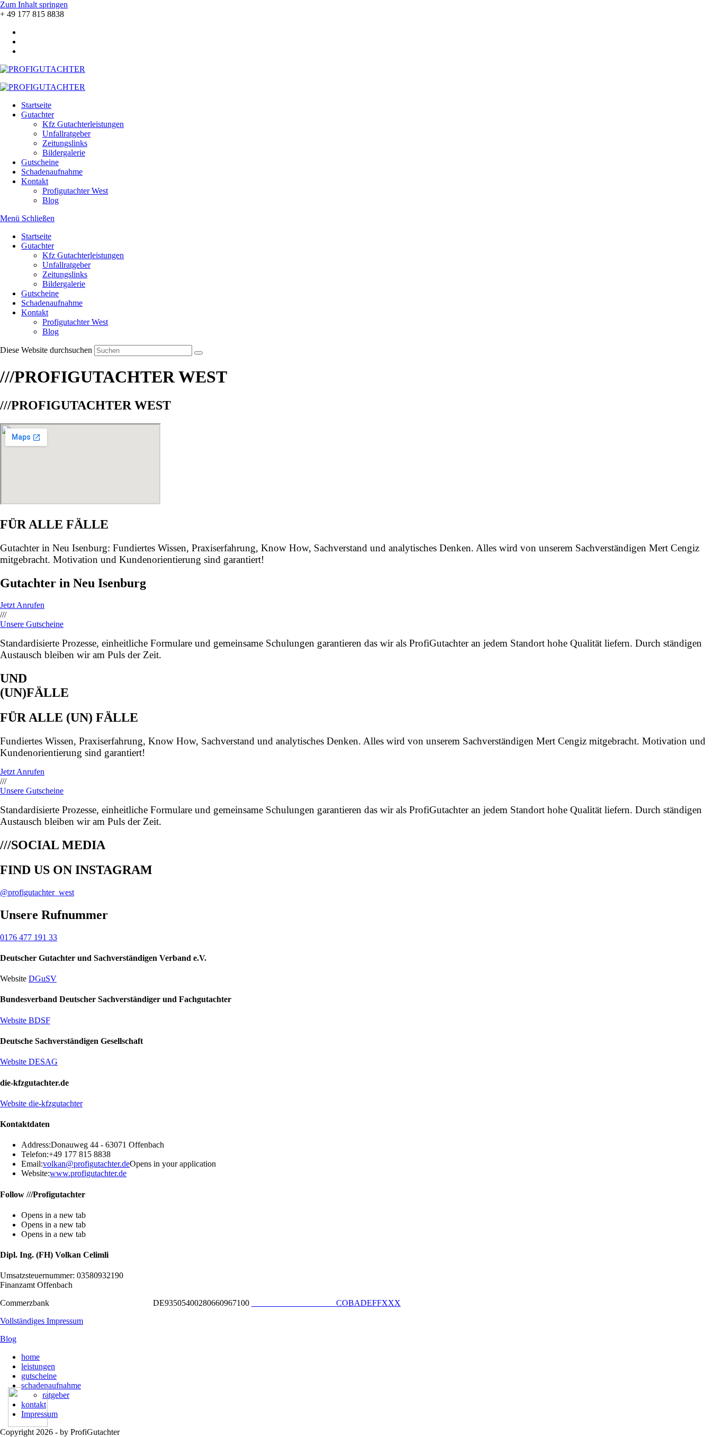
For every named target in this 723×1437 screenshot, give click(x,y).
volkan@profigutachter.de (86, 1163)
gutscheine (39, 1375)
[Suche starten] (198, 352)
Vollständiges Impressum (41, 1320)
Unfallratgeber (66, 264)
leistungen (38, 1366)
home (30, 1356)
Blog (50, 331)
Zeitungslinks (64, 274)
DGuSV (43, 978)
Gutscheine (40, 293)
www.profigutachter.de (88, 1173)
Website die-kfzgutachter (41, 1103)
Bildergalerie (63, 283)
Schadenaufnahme (52, 302)
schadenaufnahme (51, 1385)
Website (25, 1020)
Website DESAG (29, 1061)
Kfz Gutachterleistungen (83, 255)
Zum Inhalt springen (34, 4)
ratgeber (55, 1394)
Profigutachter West (75, 321)
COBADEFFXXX (326, 1302)
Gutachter (37, 245)
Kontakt (34, 312)
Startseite (36, 236)
